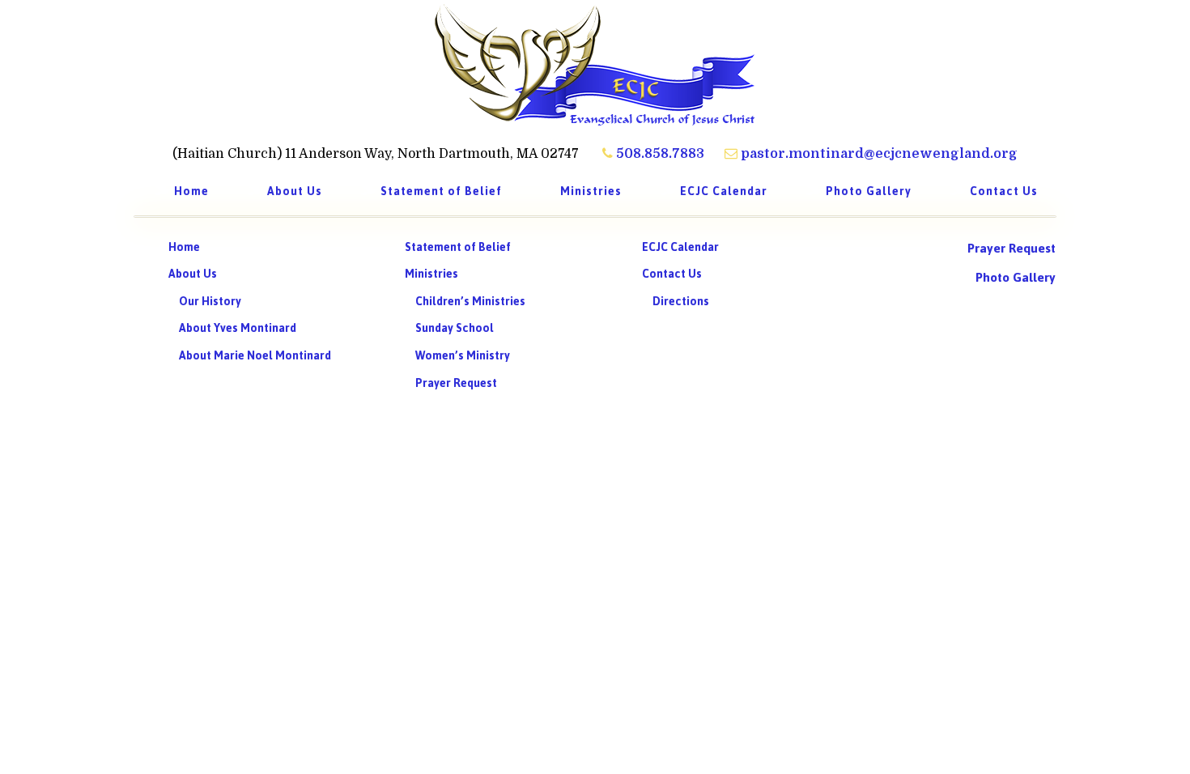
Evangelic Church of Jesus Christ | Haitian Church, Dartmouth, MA (595, 64)
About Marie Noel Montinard (255, 356)
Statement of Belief (458, 247)
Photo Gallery (1015, 277)
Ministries (431, 274)
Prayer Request (456, 383)
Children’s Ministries (470, 302)
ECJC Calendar (680, 247)
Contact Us (672, 274)
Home (184, 247)
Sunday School (454, 328)
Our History (210, 302)
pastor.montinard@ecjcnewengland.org (877, 154)
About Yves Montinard (237, 328)
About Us (192, 274)
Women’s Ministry (462, 356)
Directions (680, 302)
